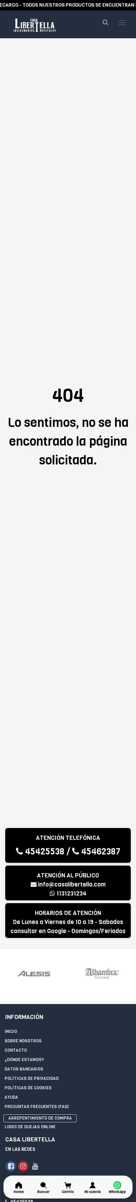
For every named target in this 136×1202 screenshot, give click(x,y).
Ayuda (11, 1097)
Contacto (16, 1050)
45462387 (99, 851)
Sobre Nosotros (23, 1041)
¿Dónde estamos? (24, 1059)
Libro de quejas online (30, 1127)
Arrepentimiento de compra (40, 1118)
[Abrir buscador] (105, 22)
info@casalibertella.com (72, 885)
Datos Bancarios (24, 1069)
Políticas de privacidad (32, 1078)
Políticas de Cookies (28, 1088)
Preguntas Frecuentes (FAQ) (37, 1106)
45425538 (44, 851)
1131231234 (70, 894)
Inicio (11, 1031)
